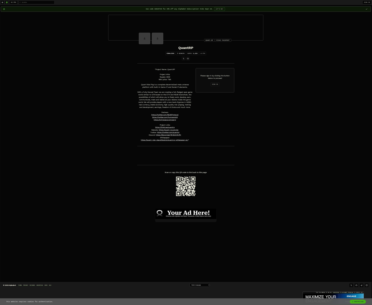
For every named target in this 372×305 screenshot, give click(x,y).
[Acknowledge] (366, 9)
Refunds (32, 285)
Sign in (367, 2)
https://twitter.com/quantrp (168, 132)
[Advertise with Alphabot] (185, 213)
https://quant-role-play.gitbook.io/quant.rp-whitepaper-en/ (164, 140)
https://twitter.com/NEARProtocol (164, 115)
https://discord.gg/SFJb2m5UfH (168, 135)
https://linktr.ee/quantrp (165, 127)
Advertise (40, 285)
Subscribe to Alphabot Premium (343, 292)
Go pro (13, 2)
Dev (50, 285)
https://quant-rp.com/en (168, 130)
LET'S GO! (219, 9)
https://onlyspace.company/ (165, 120)
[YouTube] (366, 285)
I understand (358, 302)
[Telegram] (361, 285)
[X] (183, 58)
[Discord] (188, 58)
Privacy (25, 285)
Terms (20, 285)
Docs (46, 285)
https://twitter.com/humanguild (165, 117)
